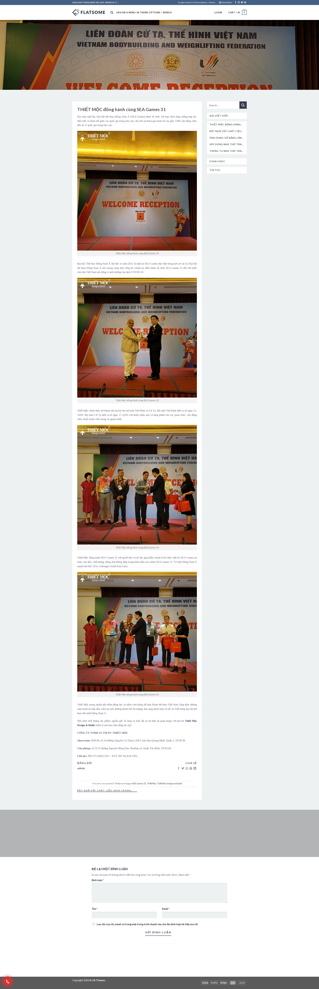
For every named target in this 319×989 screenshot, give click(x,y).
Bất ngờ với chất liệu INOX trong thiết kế (104, 790)
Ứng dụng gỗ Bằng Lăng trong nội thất (227, 138)
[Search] (111, 12)
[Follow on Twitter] (242, 2)
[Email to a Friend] (186, 768)
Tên (94, 908)
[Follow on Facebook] (236, 2)
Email (165, 908)
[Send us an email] (245, 2)
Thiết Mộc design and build (169, 783)
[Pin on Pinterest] (190, 768)
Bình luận (98, 880)
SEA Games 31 (139, 783)
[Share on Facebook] (178, 768)
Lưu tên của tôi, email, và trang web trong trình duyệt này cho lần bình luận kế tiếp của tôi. (147, 924)
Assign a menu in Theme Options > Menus (196, 2)
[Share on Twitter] (182, 768)
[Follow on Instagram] (239, 2)
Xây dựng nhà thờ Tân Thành (226, 144)
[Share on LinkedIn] (195, 768)
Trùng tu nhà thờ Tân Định (226, 151)
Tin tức (118, 783)
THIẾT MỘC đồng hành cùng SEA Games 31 (225, 124)
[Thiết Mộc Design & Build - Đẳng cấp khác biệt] (89, 12)
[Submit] (243, 105)
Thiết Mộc (151, 783)
